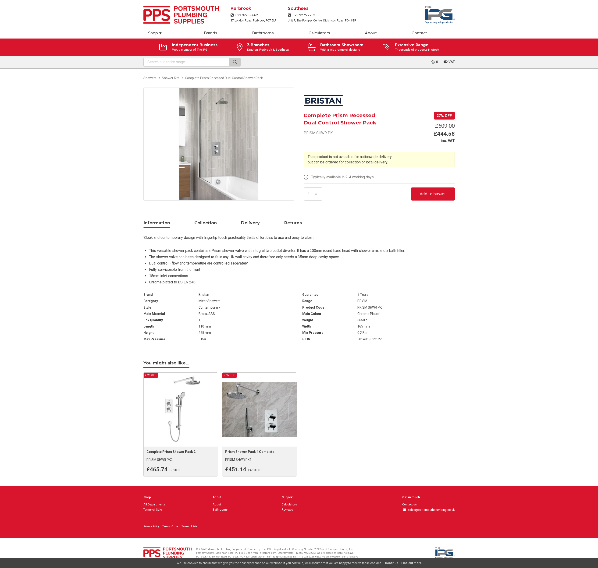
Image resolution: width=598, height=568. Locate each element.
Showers (150, 78)
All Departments (154, 504)
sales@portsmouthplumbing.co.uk (430, 510)
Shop (155, 33)
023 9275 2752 (303, 15)
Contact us (409, 504)
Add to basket (433, 194)
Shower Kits (170, 78)
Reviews (287, 509)
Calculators (319, 33)
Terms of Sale (152, 509)
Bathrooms (263, 33)
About (371, 33)
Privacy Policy (151, 526)
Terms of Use (170, 526)
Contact (419, 33)
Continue (391, 563)
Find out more (411, 563)
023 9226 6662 (246, 15)
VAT (451, 62)
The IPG (266, 549)
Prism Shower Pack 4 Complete (249, 452)
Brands (210, 33)
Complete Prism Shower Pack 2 (171, 452)
